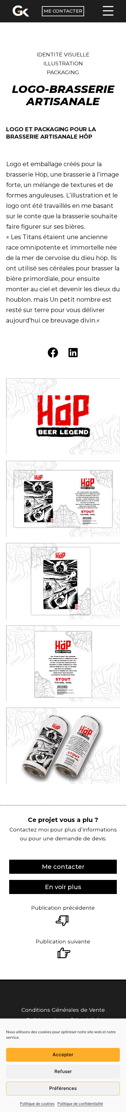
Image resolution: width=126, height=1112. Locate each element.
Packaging (63, 72)
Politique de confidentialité (80, 1103)
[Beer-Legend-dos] (63, 663)
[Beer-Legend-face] (63, 581)
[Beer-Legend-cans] (63, 746)
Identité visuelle (63, 54)
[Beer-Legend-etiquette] (63, 499)
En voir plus (63, 887)
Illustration (63, 63)
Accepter (63, 1054)
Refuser (63, 1071)
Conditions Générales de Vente (63, 1010)
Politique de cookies (37, 1103)
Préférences (63, 1088)
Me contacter (63, 11)
